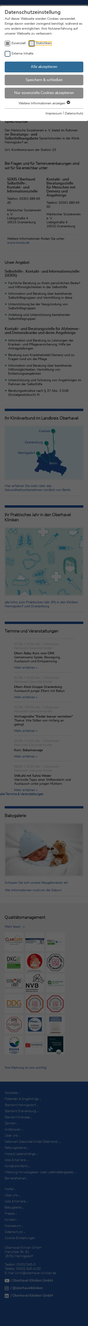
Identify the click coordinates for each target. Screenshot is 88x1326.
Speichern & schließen (44, 80)
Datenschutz (74, 113)
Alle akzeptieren (44, 67)
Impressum (54, 113)
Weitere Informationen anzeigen (42, 103)
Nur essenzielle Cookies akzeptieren (44, 93)
